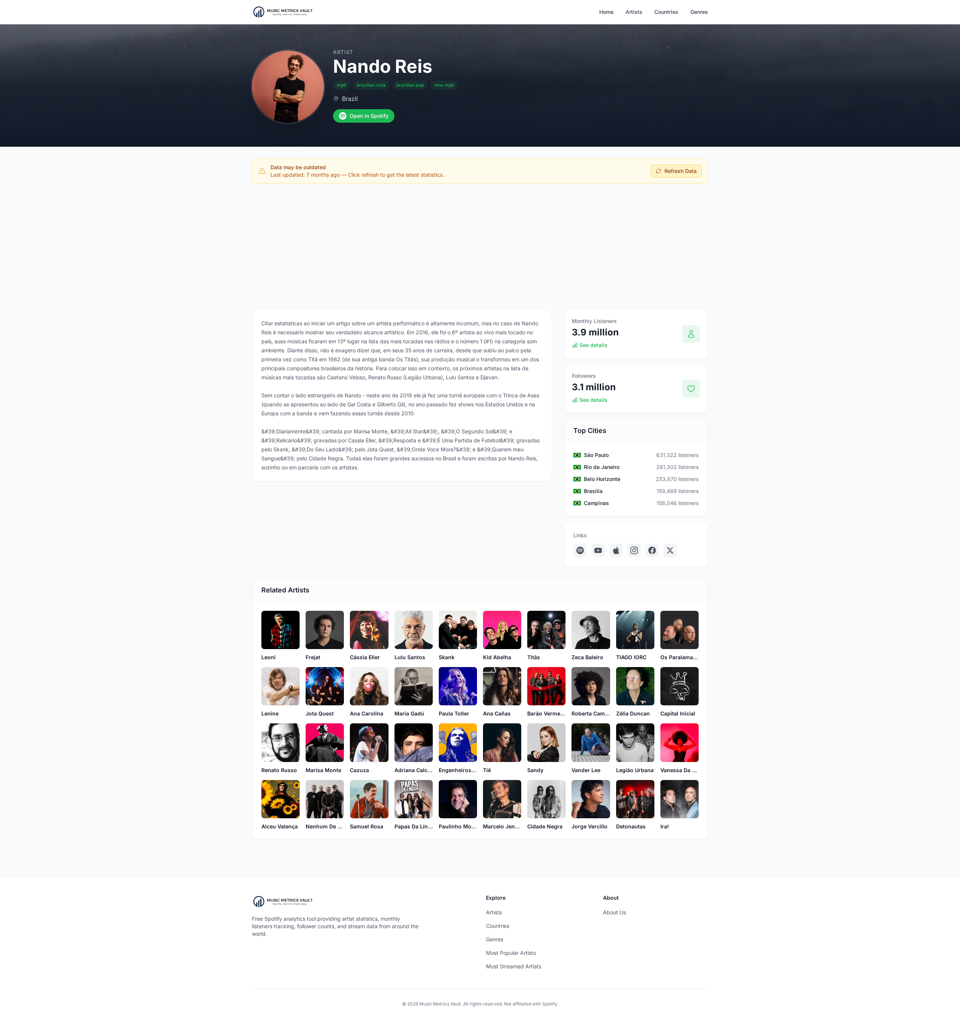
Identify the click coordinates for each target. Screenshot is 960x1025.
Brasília (593, 491)
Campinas (596, 503)
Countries (666, 12)
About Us (614, 912)
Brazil (350, 98)
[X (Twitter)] (670, 550)
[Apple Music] (616, 550)
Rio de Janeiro (602, 467)
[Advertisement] (480, 245)
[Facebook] (652, 550)
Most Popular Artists (511, 953)
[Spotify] (580, 550)
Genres (699, 12)
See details (593, 345)
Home (606, 12)
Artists (634, 12)
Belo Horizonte (602, 479)
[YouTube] (598, 550)
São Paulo (596, 455)
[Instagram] (634, 550)
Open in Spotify (369, 116)
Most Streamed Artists (513, 966)
